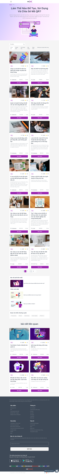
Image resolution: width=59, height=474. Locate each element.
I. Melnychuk (14, 79)
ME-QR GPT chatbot (14, 412)
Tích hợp (32, 414)
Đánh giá (32, 417)
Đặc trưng (29, 48)
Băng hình (33, 48)
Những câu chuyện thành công (43, 47)
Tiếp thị (20, 315)
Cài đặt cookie (13, 429)
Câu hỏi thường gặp (34, 423)
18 (33, 271)
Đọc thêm (19, 82)
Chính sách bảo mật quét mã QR (17, 428)
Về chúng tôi (32, 407)
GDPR (11, 431)
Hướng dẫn (16, 48)
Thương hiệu (13, 315)
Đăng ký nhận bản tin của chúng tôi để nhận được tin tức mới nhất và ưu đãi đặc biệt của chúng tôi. (28, 439)
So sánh (32, 412)
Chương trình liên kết (14, 411)
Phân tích (42, 315)
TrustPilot (32, 416)
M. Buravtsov (14, 153)
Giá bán (31, 411)
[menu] (11, 2)
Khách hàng (27, 315)
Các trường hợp (23, 48)
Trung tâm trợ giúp (34, 431)
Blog (31, 426)
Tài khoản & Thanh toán (15, 423)
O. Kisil (33, 79)
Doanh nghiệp (34, 315)
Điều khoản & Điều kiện (15, 426)
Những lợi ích (13, 407)
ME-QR (10, 4)
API (11, 409)
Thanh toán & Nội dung (35, 409)
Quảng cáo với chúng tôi (15, 414)
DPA (11, 433)
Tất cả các (11, 48)
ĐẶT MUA (29, 449)
